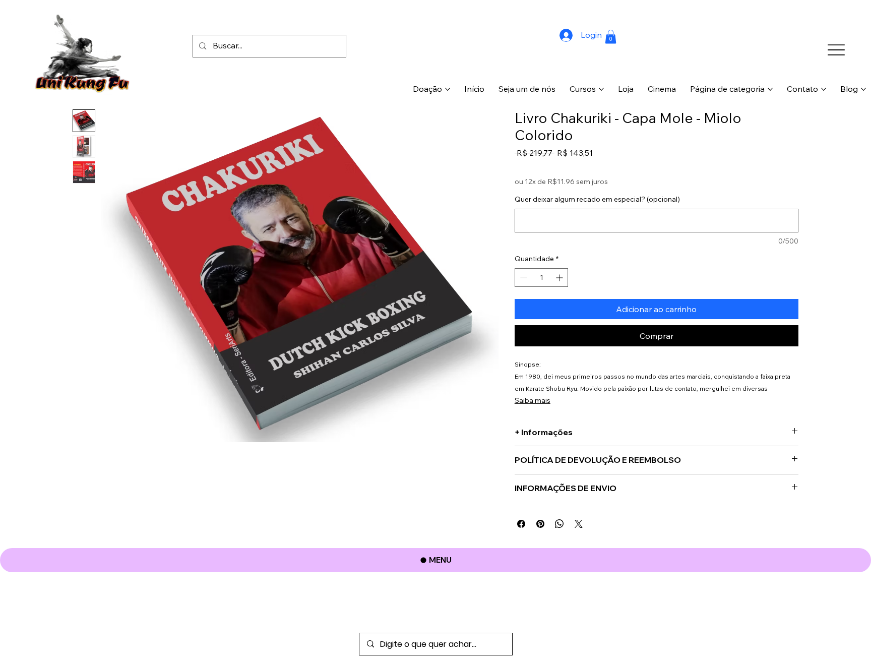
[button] (610, 36)
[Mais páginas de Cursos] (601, 89)
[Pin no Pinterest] (540, 524)
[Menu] (836, 49)
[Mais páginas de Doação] (447, 89)
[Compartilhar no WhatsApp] (559, 524)
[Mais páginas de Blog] (863, 89)
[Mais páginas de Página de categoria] (770, 89)
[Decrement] (522, 277)
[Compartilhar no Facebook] (521, 524)
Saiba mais (532, 400)
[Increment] (560, 277)
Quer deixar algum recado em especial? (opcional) (597, 199)
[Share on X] (579, 524)
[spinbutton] (541, 277)
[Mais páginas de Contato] (823, 89)
